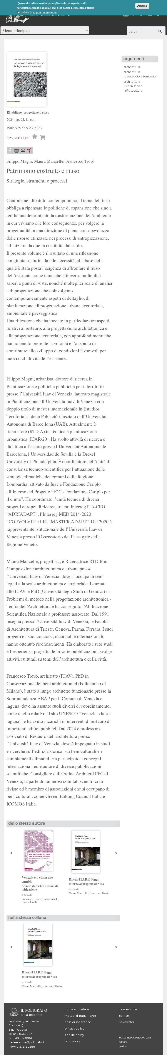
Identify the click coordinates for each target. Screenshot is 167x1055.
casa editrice (128, 1009)
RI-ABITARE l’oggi (86, 881)
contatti (124, 1015)
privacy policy (74, 1028)
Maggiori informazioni (43, 12)
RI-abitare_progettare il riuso (28, 112)
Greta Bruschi (50, 899)
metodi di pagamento (80, 1015)
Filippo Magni (19, 161)
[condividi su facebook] (10, 150)
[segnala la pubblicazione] (23, 150)
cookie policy (74, 1035)
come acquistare (77, 1009)
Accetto (142, 5)
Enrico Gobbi (30, 902)
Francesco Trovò (79, 161)
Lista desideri (35, 137)
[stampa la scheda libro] (16, 150)
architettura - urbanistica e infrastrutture (133, 86)
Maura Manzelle (48, 161)
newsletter (126, 1022)
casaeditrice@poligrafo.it (26, 1042)
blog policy (72, 1041)
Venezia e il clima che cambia (40, 883)
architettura (132, 67)
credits (123, 1046)
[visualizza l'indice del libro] (29, 150)
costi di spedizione (78, 1022)
